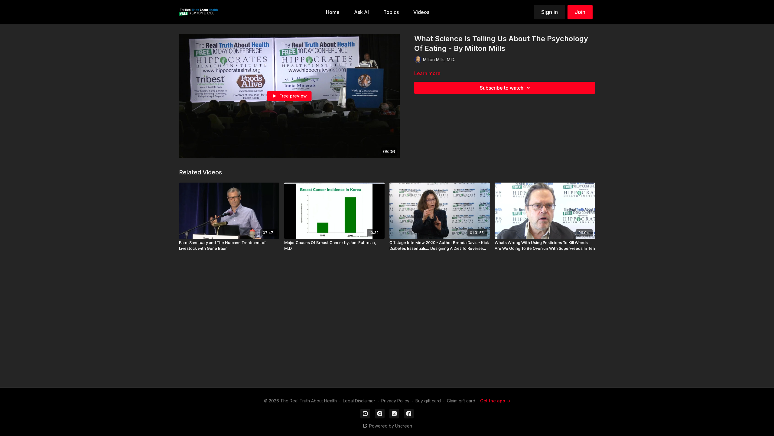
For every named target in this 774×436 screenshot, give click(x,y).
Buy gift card (428, 400)
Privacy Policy (395, 400)
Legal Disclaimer (359, 400)
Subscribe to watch (501, 88)
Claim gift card (461, 400)
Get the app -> (495, 400)
